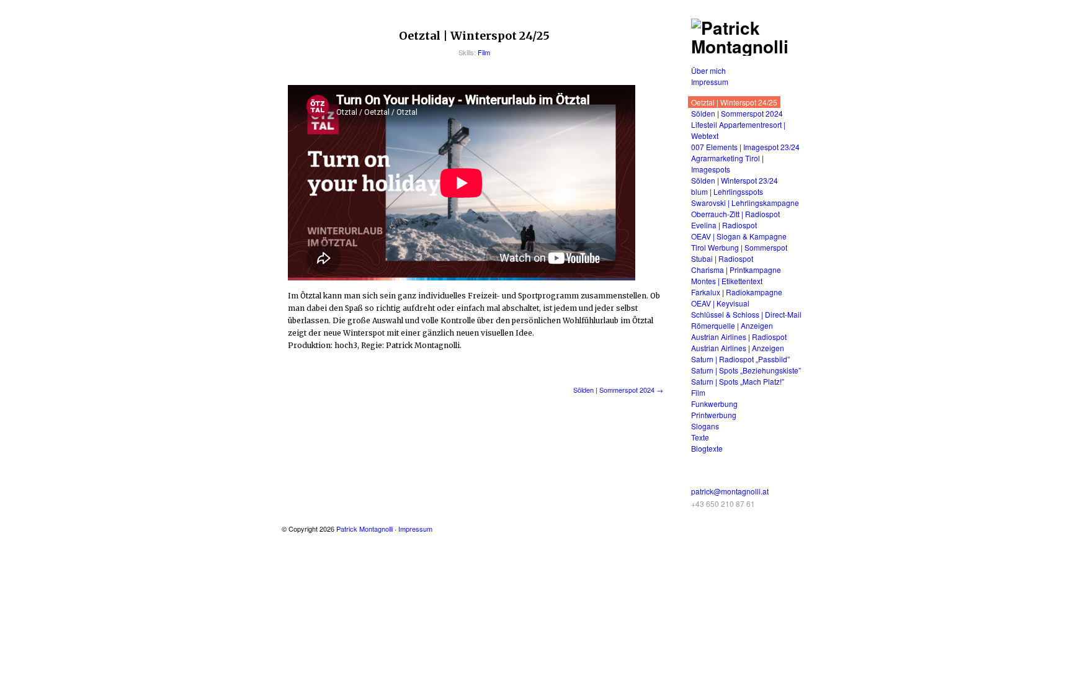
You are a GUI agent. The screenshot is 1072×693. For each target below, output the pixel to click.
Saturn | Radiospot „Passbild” (740, 359)
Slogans (705, 426)
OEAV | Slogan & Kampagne (739, 236)
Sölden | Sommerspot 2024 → (618, 390)
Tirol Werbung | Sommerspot (739, 247)
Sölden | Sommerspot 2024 (737, 113)
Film (484, 52)
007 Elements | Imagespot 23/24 (745, 146)
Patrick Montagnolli (364, 529)
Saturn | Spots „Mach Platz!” (737, 381)
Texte (700, 437)
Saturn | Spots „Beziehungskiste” (746, 370)
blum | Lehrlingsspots (727, 191)
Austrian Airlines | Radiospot (739, 336)
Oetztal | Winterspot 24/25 (734, 102)
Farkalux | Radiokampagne (736, 292)
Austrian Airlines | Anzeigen (737, 347)
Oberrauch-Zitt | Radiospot (735, 213)
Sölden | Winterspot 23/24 (734, 180)
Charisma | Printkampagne (736, 269)
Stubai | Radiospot (722, 258)
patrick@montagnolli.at (730, 491)
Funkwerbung (714, 403)
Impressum (709, 81)
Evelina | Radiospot (724, 225)
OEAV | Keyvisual (720, 303)
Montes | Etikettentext (726, 280)
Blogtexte (707, 448)
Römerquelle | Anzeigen (732, 325)
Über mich (708, 70)
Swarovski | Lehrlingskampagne (745, 202)
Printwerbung (713, 414)
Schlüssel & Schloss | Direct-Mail (746, 314)
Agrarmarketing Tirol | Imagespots (727, 163)
